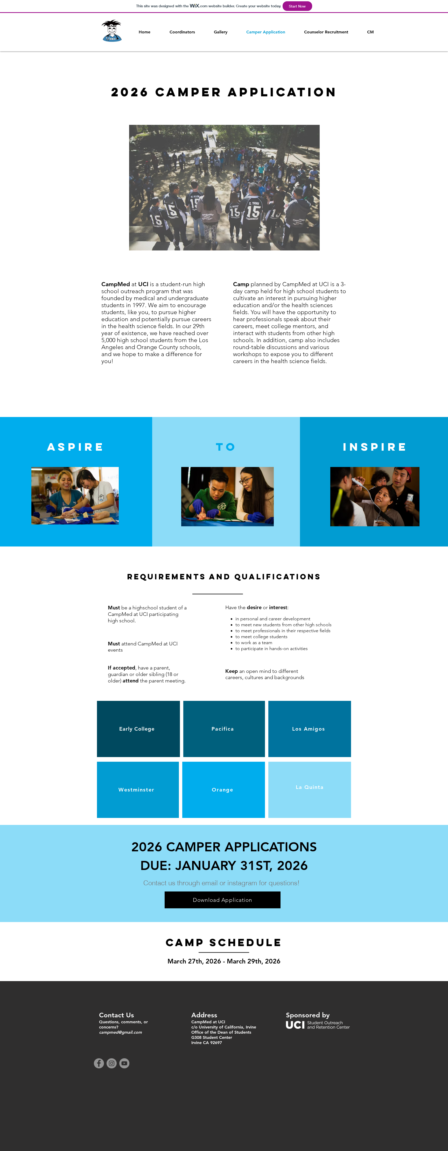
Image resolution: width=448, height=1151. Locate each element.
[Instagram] (112, 1063)
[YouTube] (124, 1063)
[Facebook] (99, 1063)
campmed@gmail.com (120, 1032)
